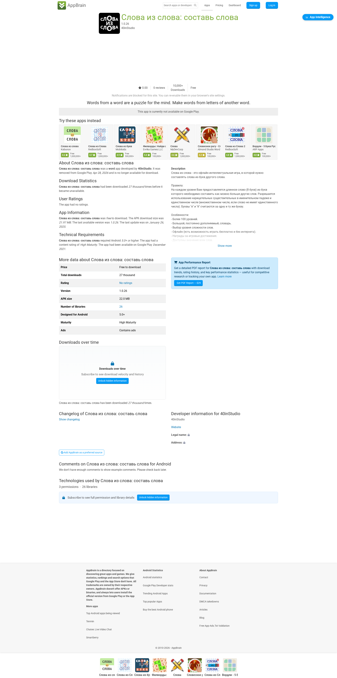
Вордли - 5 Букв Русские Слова (264, 146)
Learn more (224, 276)
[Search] (195, 5)
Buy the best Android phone (158, 609)
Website (176, 427)
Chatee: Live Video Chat (99, 629)
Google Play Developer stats (158, 585)
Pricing (219, 5)
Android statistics (152, 577)
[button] (224, 435)
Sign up (253, 5)
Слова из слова (70, 146)
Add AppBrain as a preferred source (82, 452)
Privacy (203, 585)
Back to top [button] (328, 646)
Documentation (207, 593)
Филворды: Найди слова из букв (154, 146)
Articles (203, 609)
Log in (272, 5)
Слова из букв (124, 146)
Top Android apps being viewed (103, 613)
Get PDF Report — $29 (189, 282)
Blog (201, 617)
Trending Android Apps (155, 593)
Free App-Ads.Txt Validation (214, 625)
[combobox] (178, 5)
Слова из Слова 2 (235, 146)
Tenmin (90, 621)
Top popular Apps (152, 601)
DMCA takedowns (209, 601)
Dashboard (235, 5)
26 (121, 306)
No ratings (125, 283)
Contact (203, 577)
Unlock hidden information (112, 380)
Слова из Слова (97, 146)
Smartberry (92, 637)
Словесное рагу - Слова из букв (209, 146)
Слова (174, 146)
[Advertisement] (164, 59)
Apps (207, 5)
